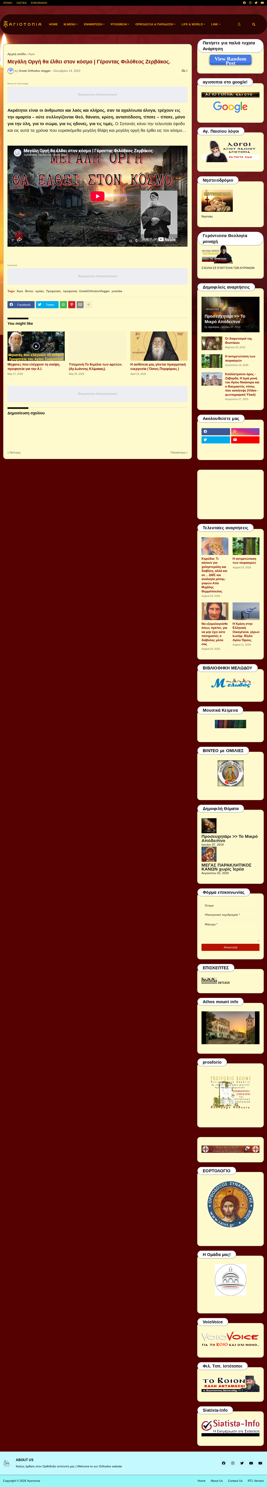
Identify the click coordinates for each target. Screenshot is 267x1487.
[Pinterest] (71, 304)
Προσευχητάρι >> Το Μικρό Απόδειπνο (225, 319)
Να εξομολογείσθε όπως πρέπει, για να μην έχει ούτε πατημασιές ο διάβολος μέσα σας (215, 634)
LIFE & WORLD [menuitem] (192, 24)
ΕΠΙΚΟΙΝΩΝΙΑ (39, 2)
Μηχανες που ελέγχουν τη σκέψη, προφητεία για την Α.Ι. (34, 367)
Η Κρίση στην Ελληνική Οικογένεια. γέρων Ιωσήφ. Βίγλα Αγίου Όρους (246, 632)
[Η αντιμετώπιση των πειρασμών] (212, 361)
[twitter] (256, 3)
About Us (217, 1480)
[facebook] (244, 3)
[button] (239, 24)
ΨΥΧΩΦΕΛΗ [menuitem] (119, 24)
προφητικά (70, 291)
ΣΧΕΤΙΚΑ (21, 2)
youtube (117, 291)
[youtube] (262, 3)
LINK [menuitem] (214, 24)
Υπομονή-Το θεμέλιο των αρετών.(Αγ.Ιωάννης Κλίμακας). (95, 367)
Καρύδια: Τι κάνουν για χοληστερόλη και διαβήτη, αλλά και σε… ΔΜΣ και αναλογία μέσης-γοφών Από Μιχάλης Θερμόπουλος (214, 575)
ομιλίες (39, 291)
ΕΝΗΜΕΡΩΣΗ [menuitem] (93, 24)
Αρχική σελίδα (17, 54)
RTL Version (256, 1480)
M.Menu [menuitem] (70, 24)
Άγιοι (32, 54)
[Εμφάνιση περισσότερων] (88, 304)
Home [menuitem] (53, 24)
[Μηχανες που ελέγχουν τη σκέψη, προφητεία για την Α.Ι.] (36, 346)
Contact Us (235, 1480)
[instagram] (250, 3)
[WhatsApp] (63, 304)
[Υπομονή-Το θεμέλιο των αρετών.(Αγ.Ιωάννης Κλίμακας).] (97, 346)
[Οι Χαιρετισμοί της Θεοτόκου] (212, 343)
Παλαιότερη (177, 452)
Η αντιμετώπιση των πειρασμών (240, 358)
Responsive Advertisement (97, 94)
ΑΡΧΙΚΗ (7, 2)
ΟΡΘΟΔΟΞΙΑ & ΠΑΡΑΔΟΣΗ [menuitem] (154, 24)
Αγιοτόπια (33, 1480)
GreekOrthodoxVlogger (94, 291)
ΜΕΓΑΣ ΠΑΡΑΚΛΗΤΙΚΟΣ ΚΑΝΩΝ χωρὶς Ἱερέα (227, 867)
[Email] (80, 304)
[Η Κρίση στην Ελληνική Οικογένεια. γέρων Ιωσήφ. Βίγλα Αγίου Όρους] (246, 611)
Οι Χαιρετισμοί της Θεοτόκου (238, 340)
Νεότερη (15, 452)
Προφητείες (53, 291)
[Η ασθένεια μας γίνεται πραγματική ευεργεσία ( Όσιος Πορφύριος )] (159, 346)
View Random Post (230, 59)
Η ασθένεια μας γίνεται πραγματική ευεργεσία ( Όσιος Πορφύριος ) (158, 367)
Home (201, 1480)
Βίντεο (29, 291)
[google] (216, 448)
